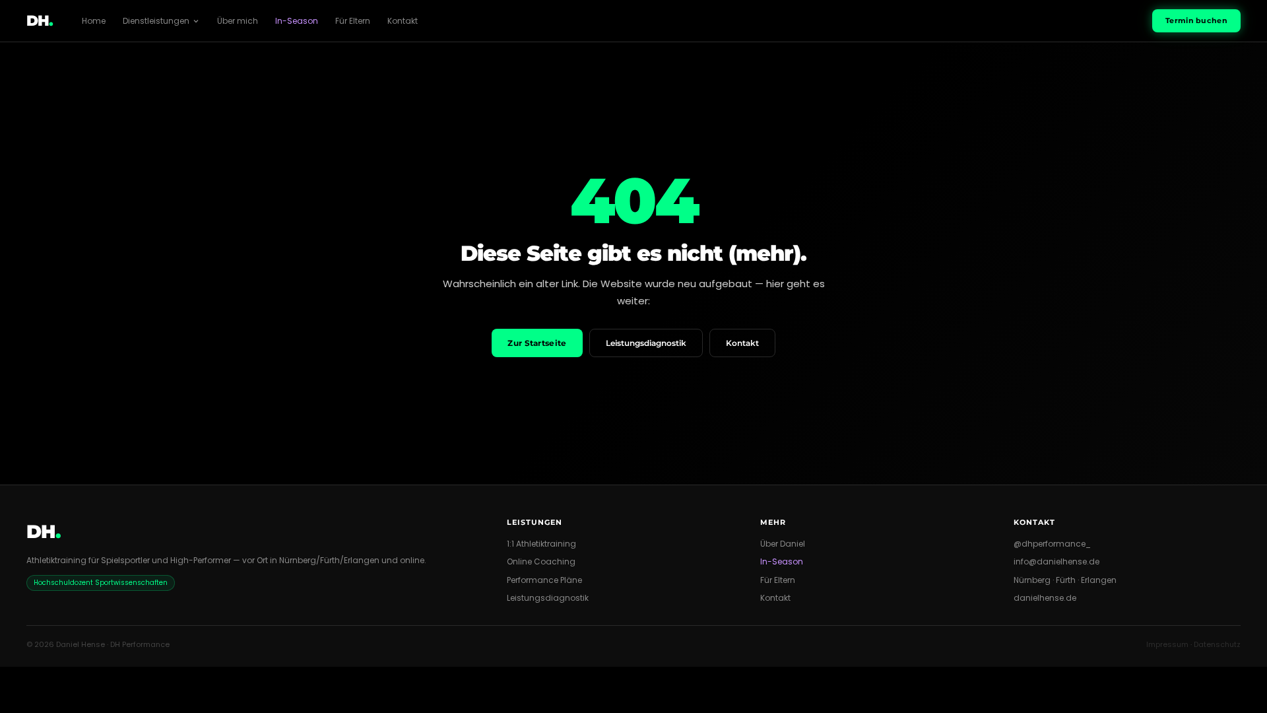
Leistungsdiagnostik (646, 343)
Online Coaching (541, 561)
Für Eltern (352, 20)
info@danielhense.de (1056, 561)
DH (39, 21)
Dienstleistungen (156, 20)
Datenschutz (1217, 644)
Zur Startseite (536, 343)
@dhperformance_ (1052, 543)
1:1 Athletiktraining (541, 543)
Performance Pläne (544, 580)
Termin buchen (1196, 20)
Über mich (237, 20)
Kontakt (402, 20)
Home (94, 20)
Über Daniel (782, 543)
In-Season (296, 20)
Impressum (1167, 644)
